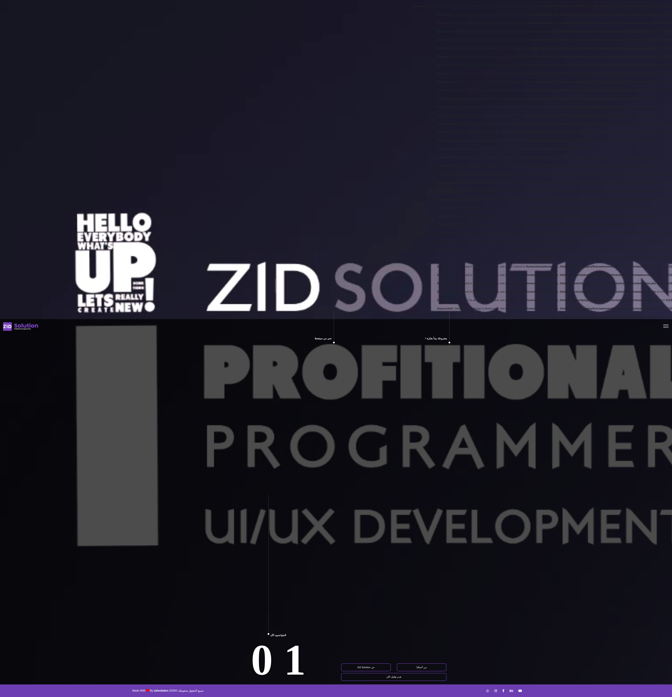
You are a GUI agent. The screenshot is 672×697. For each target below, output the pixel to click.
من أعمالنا (421, 667)
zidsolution (161, 690)
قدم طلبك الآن (393, 676)
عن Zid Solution (365, 667)
